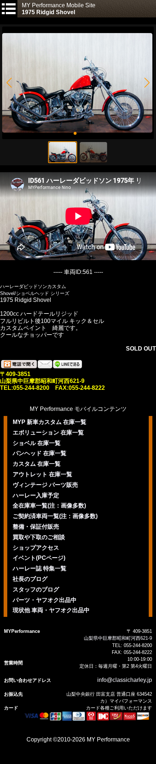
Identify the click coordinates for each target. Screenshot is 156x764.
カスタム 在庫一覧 (37, 464)
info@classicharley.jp (124, 680)
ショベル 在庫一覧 (37, 443)
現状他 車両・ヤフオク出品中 (51, 610)
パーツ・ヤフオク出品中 (45, 600)
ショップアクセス (36, 548)
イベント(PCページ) (39, 558)
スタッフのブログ (36, 589)
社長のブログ (30, 579)
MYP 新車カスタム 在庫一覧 (49, 422)
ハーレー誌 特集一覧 (39, 568)
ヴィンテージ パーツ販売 (45, 485)
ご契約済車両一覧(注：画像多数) (55, 516)
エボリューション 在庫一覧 (48, 432)
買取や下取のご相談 (39, 537)
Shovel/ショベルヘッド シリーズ (34, 293)
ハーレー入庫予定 (36, 495)
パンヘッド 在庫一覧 (39, 453)
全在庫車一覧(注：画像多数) (49, 505)
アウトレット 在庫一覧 (42, 474)
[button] (9, 83)
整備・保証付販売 (36, 527)
